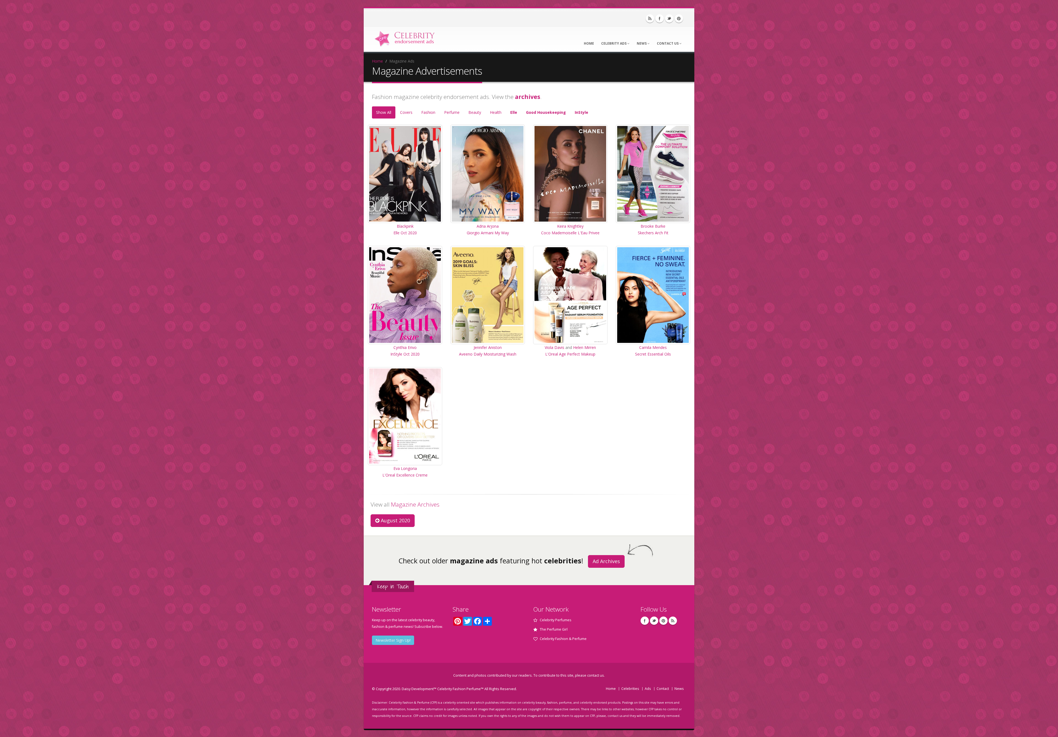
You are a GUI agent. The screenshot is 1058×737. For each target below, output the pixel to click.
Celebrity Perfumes (555, 620)
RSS (650, 18)
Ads (648, 688)
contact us (595, 675)
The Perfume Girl (554, 629)
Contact (663, 688)
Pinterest (679, 18)
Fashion (428, 112)
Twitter (669, 18)
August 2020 (394, 520)
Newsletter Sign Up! (393, 640)
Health (495, 112)
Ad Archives (606, 561)
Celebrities (630, 688)
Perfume (452, 112)
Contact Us (668, 43)
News (642, 43)
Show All (383, 112)
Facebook (659, 18)
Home (589, 43)
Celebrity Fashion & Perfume (563, 638)
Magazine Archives (415, 504)
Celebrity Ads (614, 43)
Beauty (474, 112)
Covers (406, 112)
